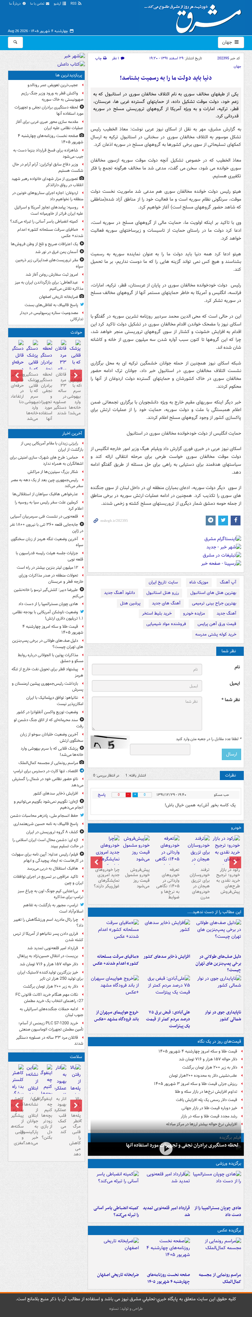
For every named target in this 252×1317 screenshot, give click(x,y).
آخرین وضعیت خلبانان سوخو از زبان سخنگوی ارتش (51, 737)
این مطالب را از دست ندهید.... (214, 912)
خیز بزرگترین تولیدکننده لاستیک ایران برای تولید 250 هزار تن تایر (50, 975)
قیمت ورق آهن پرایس (217, 623)
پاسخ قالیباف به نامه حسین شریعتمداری (45, 824)
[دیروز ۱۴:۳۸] (226, 852)
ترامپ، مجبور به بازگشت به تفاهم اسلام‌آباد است (53, 908)
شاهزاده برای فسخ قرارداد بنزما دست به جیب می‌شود (48, 153)
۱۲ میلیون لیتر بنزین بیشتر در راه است (47, 567)
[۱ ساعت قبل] (165, 935)
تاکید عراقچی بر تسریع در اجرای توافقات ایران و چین (48, 880)
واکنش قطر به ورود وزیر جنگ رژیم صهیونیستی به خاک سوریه (52, 96)
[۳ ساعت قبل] (166, 1148)
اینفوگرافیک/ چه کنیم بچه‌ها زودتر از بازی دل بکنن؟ (46, 1118)
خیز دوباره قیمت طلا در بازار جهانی (209, 1108)
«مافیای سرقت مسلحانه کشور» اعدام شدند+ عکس (116, 960)
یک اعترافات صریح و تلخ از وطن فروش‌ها (44, 244)
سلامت (76, 1056)
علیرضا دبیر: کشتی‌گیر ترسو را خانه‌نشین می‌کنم (48, 593)
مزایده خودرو (194, 613)
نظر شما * (230, 700)
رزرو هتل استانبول (162, 592)
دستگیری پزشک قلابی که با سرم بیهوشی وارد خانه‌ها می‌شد (32, 396)
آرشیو (58, 3)
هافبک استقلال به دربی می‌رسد (52, 868)
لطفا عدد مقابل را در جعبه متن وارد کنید (208, 739)
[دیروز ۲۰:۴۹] (115, 991)
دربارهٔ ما (15, 3)
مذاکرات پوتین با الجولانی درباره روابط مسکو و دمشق (50, 658)
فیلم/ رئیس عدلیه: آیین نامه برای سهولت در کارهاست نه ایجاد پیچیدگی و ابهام (47, 857)
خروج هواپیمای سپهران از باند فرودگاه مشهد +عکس (116, 1016)
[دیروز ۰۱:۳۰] (60, 1091)
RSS (74, 3)
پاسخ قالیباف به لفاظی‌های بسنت (51, 305)
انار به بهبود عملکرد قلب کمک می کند (60, 1115)
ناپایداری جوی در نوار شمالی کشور (223, 1016)
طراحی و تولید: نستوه (126, 1309)
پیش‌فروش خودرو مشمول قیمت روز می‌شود (137, 878)
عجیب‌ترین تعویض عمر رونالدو (53, 85)
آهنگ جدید (226, 613)
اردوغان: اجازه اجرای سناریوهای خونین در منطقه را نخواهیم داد (47, 196)
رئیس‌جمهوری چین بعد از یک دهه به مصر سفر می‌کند (47, 483)
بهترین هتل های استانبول (213, 592)
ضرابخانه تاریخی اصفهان (118, 1275)
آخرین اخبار (72, 433)
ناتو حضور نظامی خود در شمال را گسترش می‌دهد (47, 782)
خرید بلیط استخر (157, 613)
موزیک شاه (198, 582)
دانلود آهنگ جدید (119, 592)
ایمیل (235, 683)
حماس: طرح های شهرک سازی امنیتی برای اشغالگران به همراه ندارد (46, 460)
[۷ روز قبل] (136, 850)
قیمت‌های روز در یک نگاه (219, 1041)
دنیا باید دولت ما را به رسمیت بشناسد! (166, 78)
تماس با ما (37, 3)
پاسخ (102, 795)
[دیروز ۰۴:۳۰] (196, 855)
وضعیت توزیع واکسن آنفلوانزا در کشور (47, 712)
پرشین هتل (130, 603)
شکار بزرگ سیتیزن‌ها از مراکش (53, 472)
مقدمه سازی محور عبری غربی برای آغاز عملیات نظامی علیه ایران (49, 125)
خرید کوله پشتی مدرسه (215, 634)
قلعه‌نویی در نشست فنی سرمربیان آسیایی (44, 516)
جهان (227, 42)
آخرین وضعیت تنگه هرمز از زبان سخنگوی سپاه (47, 542)
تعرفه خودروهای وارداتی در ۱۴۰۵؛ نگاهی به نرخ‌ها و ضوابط (167, 883)
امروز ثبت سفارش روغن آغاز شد (52, 274)
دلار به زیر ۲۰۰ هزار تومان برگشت (209, 1067)
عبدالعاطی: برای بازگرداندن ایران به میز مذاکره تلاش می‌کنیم (49, 285)
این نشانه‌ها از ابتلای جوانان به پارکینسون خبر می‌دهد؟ (32, 1121)
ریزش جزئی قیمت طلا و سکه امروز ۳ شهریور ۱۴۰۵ (195, 1084)
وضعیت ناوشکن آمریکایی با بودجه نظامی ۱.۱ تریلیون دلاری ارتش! (47, 615)
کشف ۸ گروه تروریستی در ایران (52, 832)
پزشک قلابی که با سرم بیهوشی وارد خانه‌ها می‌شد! (74, 394)
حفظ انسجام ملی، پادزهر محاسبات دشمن (44, 816)
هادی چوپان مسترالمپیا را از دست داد (217, 1211)
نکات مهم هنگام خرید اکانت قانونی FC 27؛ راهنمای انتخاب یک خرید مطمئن (49, 998)
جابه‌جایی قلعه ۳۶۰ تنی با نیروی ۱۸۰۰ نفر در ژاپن (46, 527)
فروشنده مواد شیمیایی (166, 623)
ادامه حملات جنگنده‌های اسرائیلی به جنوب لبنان (51, 1012)
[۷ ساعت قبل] (165, 1253)
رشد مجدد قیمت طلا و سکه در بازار (209, 1116)
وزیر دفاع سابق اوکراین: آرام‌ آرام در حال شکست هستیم (47, 167)
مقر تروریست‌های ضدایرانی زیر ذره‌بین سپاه (49, 263)
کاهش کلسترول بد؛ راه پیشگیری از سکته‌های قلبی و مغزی (18, 1121)
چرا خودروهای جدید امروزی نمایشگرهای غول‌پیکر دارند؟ (106, 878)
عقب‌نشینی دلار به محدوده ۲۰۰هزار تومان (203, 1075)
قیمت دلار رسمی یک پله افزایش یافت (206, 1100)
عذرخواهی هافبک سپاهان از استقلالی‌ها (45, 494)
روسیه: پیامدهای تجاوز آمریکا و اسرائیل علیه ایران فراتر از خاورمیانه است (48, 210)
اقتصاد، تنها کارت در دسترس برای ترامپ (45, 771)
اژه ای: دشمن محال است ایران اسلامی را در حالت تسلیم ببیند (47, 843)
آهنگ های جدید (166, 603)
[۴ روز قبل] (166, 855)
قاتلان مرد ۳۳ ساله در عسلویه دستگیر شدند (60, 394)
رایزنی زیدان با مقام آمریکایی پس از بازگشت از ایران (52, 446)
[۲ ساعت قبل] (165, 1186)
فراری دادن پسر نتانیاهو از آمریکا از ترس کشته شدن (48, 937)
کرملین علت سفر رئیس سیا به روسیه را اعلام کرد (49, 505)
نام (237, 667)
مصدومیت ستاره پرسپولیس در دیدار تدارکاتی (51, 316)
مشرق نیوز (195, 16)
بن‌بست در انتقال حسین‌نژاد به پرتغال (47, 956)
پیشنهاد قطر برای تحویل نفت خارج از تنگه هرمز (47, 672)
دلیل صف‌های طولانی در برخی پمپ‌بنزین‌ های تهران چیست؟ (218, 963)
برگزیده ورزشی (228, 1163)
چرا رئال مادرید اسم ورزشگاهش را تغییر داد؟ (48, 922)
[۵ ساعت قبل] (115, 1186)
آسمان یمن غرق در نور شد (56, 252)
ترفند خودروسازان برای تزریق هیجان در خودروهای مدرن (200, 883)
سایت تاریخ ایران (163, 582)
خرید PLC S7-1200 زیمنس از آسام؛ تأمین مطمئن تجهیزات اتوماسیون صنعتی (50, 1026)
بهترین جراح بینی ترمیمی (214, 603)
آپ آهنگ (228, 582)
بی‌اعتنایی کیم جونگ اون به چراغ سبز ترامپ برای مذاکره (50, 894)
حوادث (76, 332)
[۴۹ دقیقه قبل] (217, 935)
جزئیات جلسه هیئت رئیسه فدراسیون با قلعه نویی (49, 556)
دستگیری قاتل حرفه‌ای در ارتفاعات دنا (18, 388)
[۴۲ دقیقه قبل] (217, 1186)
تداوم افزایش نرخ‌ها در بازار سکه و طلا (206, 1092)
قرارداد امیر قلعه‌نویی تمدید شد (166, 1211)
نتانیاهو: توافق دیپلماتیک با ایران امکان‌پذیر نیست (54, 701)
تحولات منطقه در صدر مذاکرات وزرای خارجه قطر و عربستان (51, 578)
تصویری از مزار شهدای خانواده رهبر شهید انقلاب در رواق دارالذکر (47, 182)
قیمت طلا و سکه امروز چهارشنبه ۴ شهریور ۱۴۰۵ (197, 1051)
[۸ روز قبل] (105, 855)
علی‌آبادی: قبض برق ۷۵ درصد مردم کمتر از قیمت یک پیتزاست (168, 1019)
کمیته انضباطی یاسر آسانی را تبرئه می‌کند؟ (116, 1211)
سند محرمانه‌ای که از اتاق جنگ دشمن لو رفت (48, 723)
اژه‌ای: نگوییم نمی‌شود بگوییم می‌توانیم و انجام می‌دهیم (48, 804)
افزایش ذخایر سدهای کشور (166, 956)
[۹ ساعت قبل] (115, 1253)
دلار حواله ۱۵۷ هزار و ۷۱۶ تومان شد (208, 1059)
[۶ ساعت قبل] (115, 935)
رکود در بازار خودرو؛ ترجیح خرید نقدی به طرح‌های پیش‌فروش (228, 880)
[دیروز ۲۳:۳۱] (165, 991)
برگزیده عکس (229, 1230)
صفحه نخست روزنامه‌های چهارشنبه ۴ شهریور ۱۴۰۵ (168, 1278)
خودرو (236, 827)
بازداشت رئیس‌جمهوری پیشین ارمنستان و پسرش (47, 686)
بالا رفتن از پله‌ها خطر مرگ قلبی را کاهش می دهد (74, 1126)
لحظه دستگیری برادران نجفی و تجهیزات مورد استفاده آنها (182, 1145)
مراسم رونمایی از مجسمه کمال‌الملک (220, 1278)
